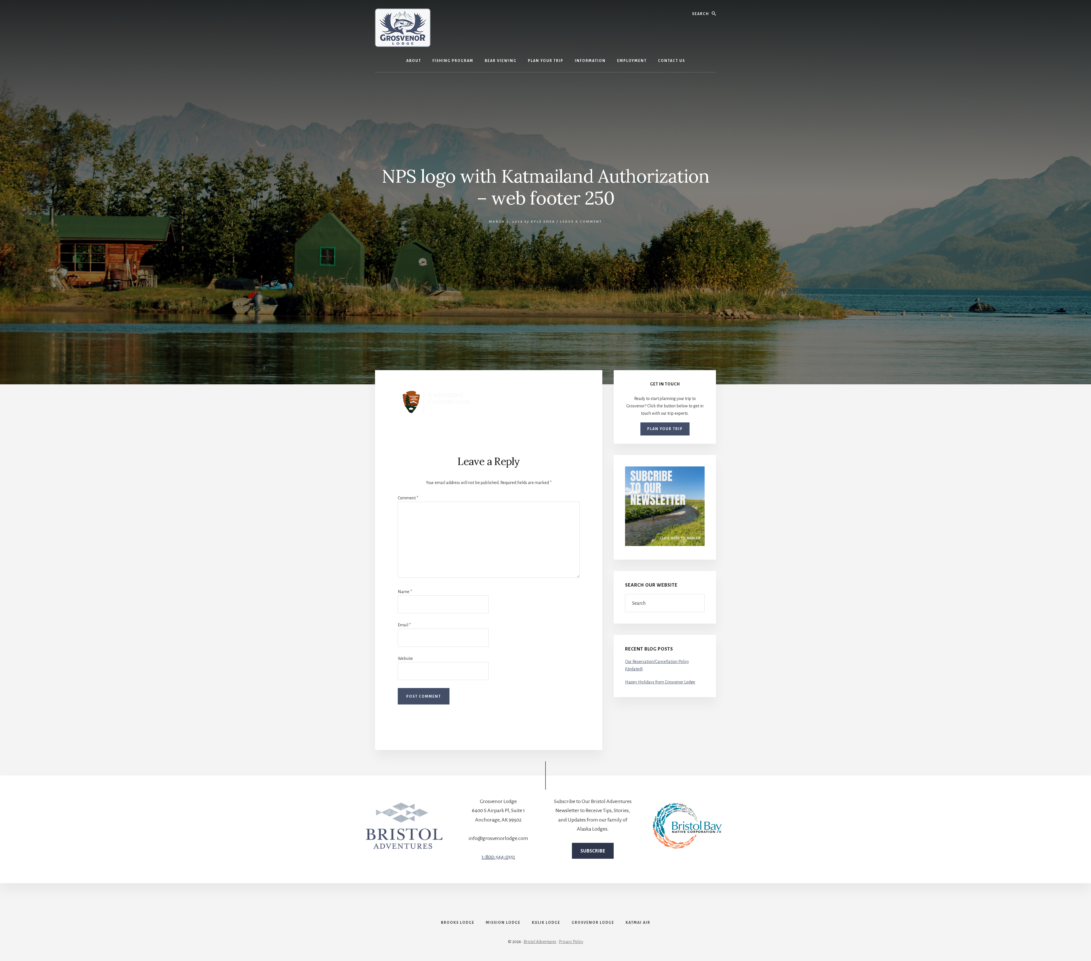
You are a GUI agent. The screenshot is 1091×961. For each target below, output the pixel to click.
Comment (408, 498)
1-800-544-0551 (498, 857)
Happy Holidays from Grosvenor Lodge (660, 682)
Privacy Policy (571, 941)
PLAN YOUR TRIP (665, 429)
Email (404, 625)
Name (405, 591)
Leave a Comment (581, 222)
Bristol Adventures (540, 941)
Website (405, 658)
